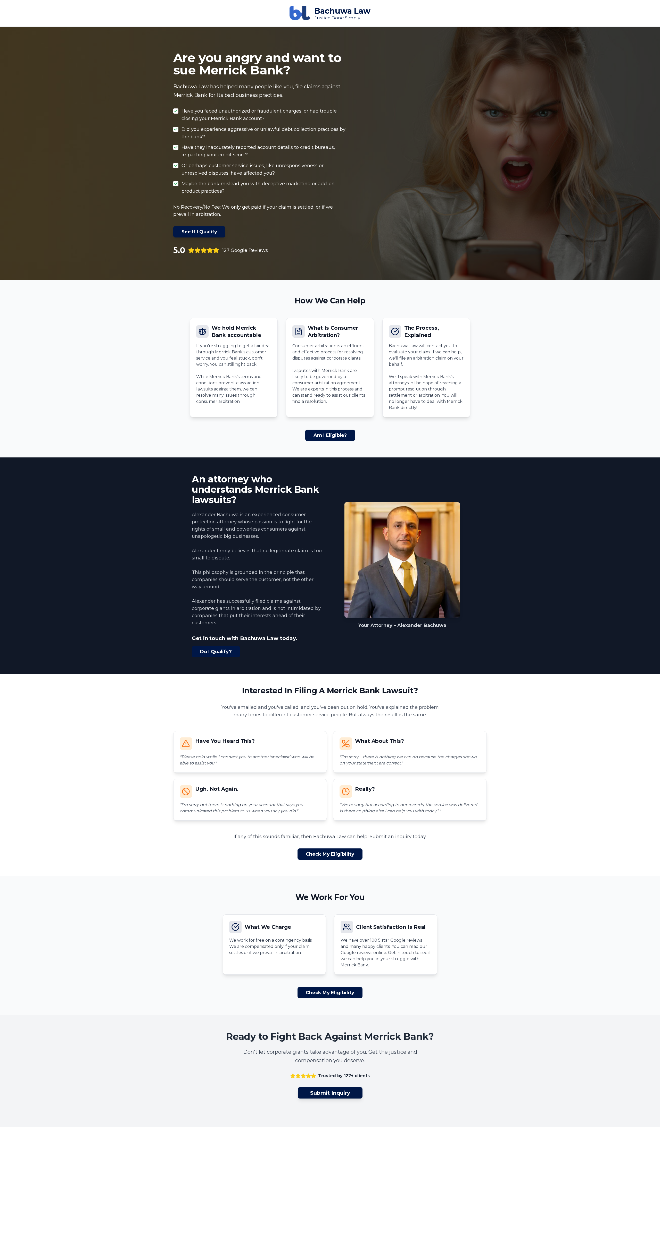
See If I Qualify (199, 232)
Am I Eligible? (330, 435)
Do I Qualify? (216, 651)
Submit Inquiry (330, 1093)
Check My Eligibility (330, 854)
